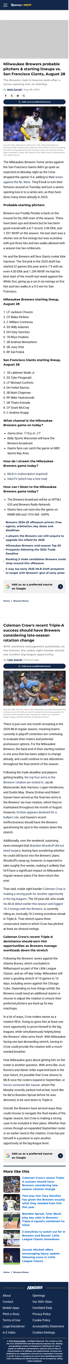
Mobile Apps (11, 1308)
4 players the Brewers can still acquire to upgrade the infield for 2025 (35, 538)
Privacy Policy (41, 1314)
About (7, 1295)
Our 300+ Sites (42, 1301)
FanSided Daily (42, 1308)
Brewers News (20, 601)
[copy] (23, 95)
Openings (38, 1295)
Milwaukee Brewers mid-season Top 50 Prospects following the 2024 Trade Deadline (33, 549)
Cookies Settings (43, 1332)
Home (6, 601)
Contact (8, 1301)
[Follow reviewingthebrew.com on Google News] (60, 586)
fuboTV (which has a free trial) (27, 479)
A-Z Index (9, 1332)
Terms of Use (11, 1320)
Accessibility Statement (48, 1326)
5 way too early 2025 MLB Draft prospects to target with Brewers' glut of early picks (35, 570)
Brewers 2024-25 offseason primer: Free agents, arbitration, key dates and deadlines (34, 526)
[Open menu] (5, 5)
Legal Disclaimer (14, 1326)
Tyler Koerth (14, 659)
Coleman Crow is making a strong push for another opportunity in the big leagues (34, 894)
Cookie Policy (41, 1320)
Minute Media (20, 1341)
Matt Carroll (14, 89)
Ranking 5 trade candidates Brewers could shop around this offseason (36, 561)
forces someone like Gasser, (22, 1085)
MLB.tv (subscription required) (27, 474)
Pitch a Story (11, 1314)
